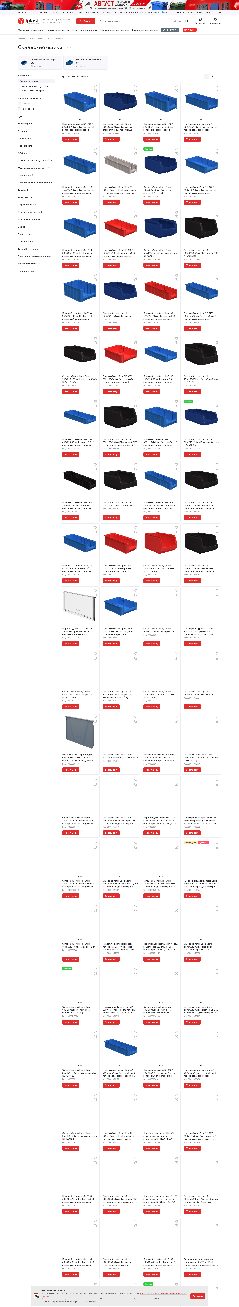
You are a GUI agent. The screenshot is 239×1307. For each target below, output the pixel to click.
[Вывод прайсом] (218, 76)
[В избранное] (95, 86)
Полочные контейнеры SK (33, 90)
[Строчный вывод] (212, 76)
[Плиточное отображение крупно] (201, 76)
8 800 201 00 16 (184, 12)
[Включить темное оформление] (220, 12)
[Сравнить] (95, 90)
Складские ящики (29, 81)
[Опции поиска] (174, 21)
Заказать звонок (203, 12)
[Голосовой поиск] (180, 21)
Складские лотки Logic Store (35, 86)
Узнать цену (71, 139)
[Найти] (186, 21)
